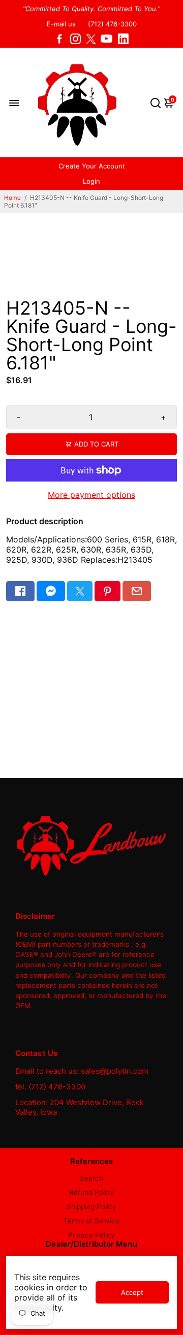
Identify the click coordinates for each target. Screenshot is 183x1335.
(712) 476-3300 (112, 24)
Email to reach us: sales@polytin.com (81, 1071)
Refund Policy (91, 1192)
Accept (132, 1292)
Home (12, 197)
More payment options (91, 495)
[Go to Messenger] (51, 591)
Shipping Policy (91, 1207)
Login (91, 181)
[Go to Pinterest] (107, 591)
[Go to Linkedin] (123, 39)
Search (91, 1178)
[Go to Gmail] (137, 591)
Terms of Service (91, 1221)
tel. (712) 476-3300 (50, 1086)
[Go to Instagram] (75, 39)
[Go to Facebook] (59, 39)
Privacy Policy (91, 1235)
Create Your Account (91, 166)
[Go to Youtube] (106, 39)
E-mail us (61, 24)
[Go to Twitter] (91, 39)
